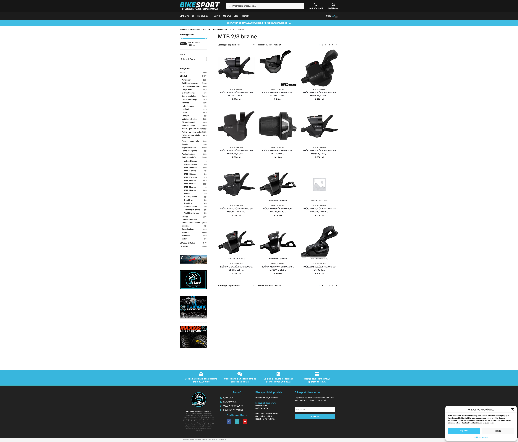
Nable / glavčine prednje (192, 129)
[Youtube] (245, 421)
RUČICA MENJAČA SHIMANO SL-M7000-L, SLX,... (278, 268)
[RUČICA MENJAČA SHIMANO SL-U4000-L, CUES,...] (236, 126)
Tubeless (186, 235)
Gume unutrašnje (189, 99)
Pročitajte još (278, 221)
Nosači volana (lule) (190, 141)
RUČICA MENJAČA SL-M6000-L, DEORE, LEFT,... (278, 210)
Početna (183, 29)
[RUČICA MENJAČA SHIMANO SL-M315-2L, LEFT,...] (319, 126)
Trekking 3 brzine (191, 213)
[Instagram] (237, 421)
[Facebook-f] (229, 421)
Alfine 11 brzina (190, 161)
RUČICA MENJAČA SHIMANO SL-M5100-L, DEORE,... (319, 210)
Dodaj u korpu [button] (236, 105)
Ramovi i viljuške (189, 151)
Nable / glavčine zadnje (192, 132)
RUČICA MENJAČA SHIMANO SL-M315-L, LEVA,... (236, 94)
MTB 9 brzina (190, 190)
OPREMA (184, 246)
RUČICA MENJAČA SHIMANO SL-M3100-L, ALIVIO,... (236, 210)
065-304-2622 (316, 8)
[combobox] (193, 59)
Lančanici (186, 109)
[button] (512, 409)
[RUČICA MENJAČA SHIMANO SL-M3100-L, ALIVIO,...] (236, 184)
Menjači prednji (189, 122)
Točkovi (185, 232)
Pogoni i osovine (189, 147)
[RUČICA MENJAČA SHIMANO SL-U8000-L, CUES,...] (278, 68)
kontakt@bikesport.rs (265, 403)
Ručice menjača (220, 29)
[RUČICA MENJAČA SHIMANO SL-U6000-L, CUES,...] (319, 68)
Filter (183, 44)
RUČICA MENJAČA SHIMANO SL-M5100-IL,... (319, 268)
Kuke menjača (188, 106)
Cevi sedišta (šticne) (191, 86)
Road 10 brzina (190, 197)
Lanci (184, 112)
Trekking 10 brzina (192, 210)
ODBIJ (498, 431)
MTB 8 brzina (190, 187)
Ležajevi (185, 116)
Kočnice (185, 103)
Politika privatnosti (481, 437)
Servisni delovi (190, 206)
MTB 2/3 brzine (236, 89)
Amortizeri (186, 80)
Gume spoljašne (189, 96)
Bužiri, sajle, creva (190, 83)
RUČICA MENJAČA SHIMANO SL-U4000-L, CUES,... (236, 152)
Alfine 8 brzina (190, 164)
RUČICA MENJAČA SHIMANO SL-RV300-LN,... (278, 152)
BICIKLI (183, 72)
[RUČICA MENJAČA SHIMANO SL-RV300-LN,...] (278, 126)
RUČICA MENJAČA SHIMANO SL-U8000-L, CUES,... (278, 94)
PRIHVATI (464, 431)
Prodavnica (195, 29)
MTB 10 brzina (190, 167)
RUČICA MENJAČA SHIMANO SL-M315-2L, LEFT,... (319, 152)
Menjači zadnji (188, 125)
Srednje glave (188, 229)
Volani (185, 239)
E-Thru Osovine (188, 93)
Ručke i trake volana (191, 222)
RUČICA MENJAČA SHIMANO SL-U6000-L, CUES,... (319, 94)
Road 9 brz (188, 203)
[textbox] (193, 59)
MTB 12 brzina (190, 174)
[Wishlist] (251, 53)
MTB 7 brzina (190, 184)
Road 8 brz (188, 200)
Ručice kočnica (189, 154)
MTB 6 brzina (190, 180)
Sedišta (185, 226)
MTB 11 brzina (190, 171)
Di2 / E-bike (187, 89)
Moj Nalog (333, 8)
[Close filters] (207, 34)
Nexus (187, 193)
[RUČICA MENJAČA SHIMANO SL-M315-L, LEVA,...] (236, 68)
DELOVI (206, 29)
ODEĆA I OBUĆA (187, 243)
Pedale (185, 144)
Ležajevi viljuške (189, 119)
